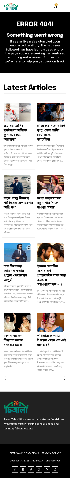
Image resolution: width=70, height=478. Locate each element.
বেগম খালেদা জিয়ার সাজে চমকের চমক (14, 340)
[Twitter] (47, 469)
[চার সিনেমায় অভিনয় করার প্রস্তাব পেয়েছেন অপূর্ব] (17, 252)
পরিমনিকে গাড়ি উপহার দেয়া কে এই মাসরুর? (51, 340)
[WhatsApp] (55, 469)
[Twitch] (39, 469)
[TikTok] (31, 469)
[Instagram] (23, 469)
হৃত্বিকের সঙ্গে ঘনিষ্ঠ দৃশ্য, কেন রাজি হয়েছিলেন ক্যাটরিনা (51, 133)
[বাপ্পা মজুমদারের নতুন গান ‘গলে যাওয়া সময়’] (50, 184)
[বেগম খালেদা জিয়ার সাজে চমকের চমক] (17, 322)
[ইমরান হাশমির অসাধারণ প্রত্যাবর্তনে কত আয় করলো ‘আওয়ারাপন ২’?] (50, 252)
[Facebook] (15, 469)
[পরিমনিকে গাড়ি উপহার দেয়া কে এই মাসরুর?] (50, 322)
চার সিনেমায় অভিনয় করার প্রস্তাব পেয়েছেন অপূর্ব (15, 273)
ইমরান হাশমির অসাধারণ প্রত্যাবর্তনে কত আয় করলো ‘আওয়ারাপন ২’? (51, 275)
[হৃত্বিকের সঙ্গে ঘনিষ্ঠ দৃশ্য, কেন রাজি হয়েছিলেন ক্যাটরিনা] (50, 112)
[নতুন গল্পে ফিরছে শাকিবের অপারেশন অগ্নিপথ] (17, 184)
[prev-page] (6, 378)
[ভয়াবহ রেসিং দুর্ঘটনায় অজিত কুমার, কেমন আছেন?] (17, 112)
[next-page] (63, 378)
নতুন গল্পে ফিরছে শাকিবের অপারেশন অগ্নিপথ (18, 203)
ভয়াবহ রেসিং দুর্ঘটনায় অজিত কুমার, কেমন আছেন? (15, 133)
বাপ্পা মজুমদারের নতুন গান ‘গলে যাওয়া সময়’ (49, 203)
